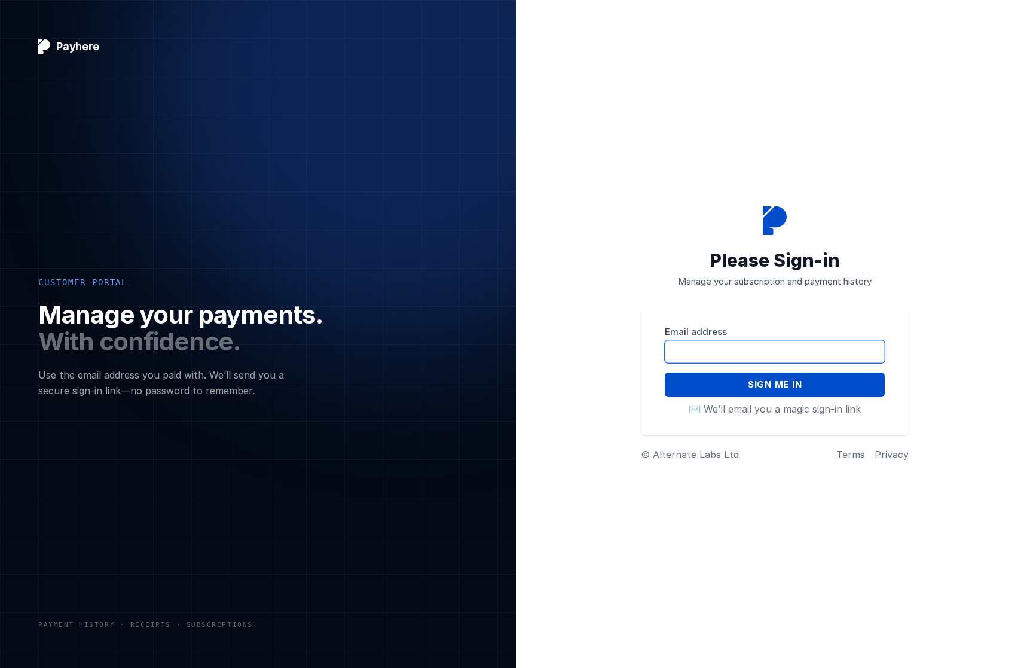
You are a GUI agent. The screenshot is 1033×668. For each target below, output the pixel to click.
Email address (696, 331)
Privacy (892, 454)
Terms (850, 454)
